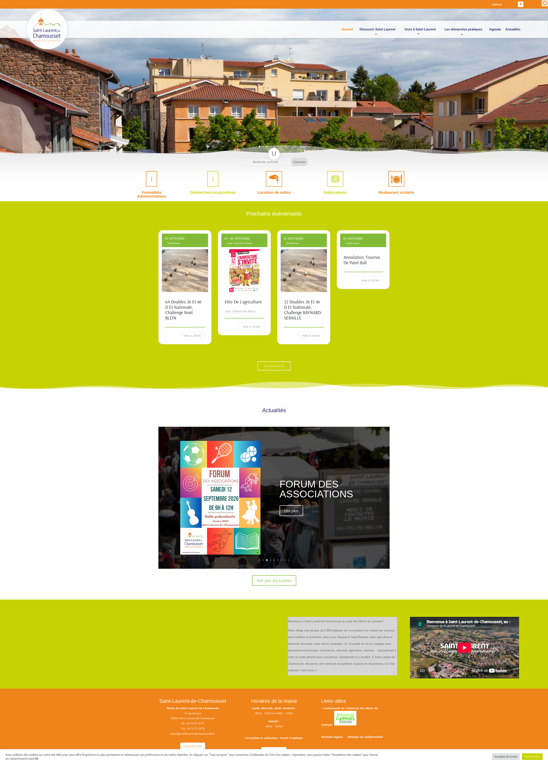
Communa (329, 708)
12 (292, 146)
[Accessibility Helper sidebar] (545, 3)
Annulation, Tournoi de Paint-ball (362, 259)
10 (285, 146)
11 (288, 146)
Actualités (512, 29)
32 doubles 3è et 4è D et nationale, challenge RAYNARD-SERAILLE (303, 310)
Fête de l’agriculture (243, 301)
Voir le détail (192, 335)
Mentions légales (332, 737)
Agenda (495, 29)
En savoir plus (274, 366)
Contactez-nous (192, 746)
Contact (497, 4)
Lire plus (291, 510)
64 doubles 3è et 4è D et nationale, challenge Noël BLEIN (183, 310)
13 (296, 146)
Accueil (347, 29)
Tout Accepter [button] (532, 756)
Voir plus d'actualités (274, 580)
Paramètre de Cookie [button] (505, 756)
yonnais (328, 724)
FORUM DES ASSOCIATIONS (316, 489)
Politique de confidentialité (365, 737)
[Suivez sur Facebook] (520, 4)
